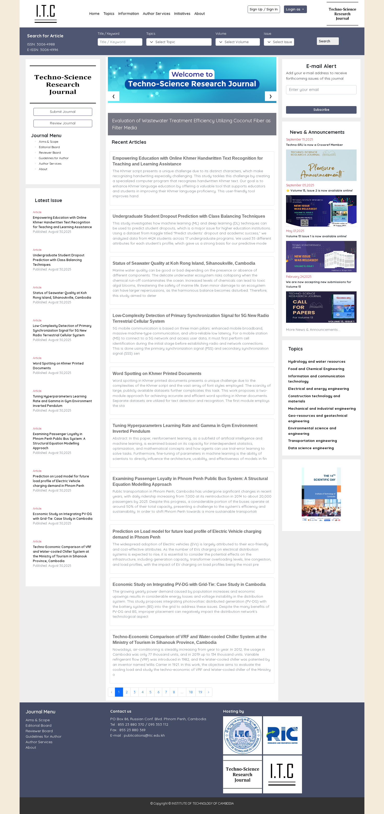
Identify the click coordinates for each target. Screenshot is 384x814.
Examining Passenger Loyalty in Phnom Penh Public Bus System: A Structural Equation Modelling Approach (190, 481)
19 (200, 692)
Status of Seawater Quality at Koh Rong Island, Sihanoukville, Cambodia (184, 263)
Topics (108, 13)
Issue (267, 34)
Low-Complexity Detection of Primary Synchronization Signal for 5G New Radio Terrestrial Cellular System (62, 330)
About (199, 13)
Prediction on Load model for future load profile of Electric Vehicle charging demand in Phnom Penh (61, 481)
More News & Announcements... (313, 329)
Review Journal (62, 123)
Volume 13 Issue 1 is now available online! (316, 236)
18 (191, 692)
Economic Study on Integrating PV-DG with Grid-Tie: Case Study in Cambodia (189, 584)
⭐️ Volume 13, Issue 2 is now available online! (319, 190)
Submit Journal (62, 111)
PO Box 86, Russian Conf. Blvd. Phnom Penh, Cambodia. (158, 719)
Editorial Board (49, 147)
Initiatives (182, 13)
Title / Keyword (108, 34)
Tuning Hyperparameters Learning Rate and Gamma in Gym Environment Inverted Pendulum (62, 401)
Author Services (156, 13)
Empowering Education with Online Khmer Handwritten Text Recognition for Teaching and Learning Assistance (62, 222)
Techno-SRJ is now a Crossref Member (314, 145)
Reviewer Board (50, 152)
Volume (221, 34)
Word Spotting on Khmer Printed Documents (157, 373)
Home (94, 13)
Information (128, 13)
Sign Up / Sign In (264, 9)
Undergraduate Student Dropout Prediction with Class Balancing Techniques (58, 260)
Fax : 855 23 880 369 (128, 730)
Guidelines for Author (54, 158)
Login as (293, 9)
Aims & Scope (48, 141)
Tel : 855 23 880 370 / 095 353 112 (139, 724)
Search (324, 41)
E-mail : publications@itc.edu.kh (137, 735)
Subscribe (321, 109)
